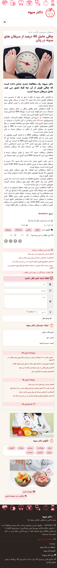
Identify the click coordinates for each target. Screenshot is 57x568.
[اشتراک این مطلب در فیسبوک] (15, 241)
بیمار (49, 448)
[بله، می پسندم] (27, 235)
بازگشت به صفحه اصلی (15, 496)
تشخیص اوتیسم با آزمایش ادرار (42, 371)
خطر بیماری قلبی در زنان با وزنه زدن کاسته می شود (36, 367)
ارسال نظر (46, 318)
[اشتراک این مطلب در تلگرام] (20, 241)
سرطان (15, 100)
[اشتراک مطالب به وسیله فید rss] (6, 241)
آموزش (11, 448)
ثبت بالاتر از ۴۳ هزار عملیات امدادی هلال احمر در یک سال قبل (31, 388)
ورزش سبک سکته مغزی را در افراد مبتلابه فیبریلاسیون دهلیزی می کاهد (30, 266)
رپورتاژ (49, 452)
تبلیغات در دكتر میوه (47, 547)
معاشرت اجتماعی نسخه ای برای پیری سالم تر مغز (36, 258)
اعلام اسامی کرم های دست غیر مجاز (40, 254)
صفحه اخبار (28, 492)
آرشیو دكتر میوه (49, 550)
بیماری (30, 448)
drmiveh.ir (43, 213)
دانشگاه (40, 120)
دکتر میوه (35, 12)
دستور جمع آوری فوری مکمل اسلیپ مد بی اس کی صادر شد (32, 261)
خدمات (30, 452)
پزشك (21, 448)
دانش (28, 230)
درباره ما (52, 543)
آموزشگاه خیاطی (48, 332)
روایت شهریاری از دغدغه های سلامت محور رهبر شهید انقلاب (32, 363)
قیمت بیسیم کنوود (46, 343)
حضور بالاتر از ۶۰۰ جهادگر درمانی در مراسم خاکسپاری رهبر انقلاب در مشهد (30, 358)
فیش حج (50, 337)
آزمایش (40, 452)
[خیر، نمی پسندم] (15, 235)
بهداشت (40, 448)
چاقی (37, 230)
